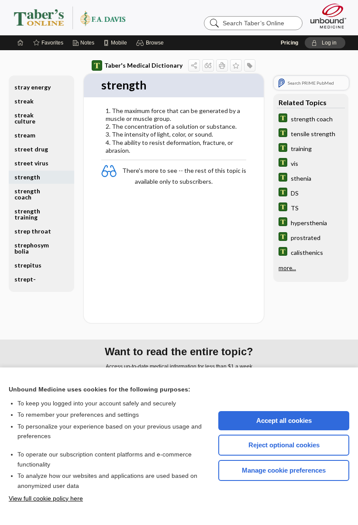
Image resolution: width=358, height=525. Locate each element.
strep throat (32, 231)
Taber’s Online (122, 17)
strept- (25, 279)
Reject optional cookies (284, 445)
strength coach (27, 194)
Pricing (289, 43)
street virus (31, 163)
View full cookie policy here (46, 498)
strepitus (27, 265)
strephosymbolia (31, 248)
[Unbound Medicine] (328, 16)
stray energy (32, 87)
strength (27, 177)
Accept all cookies (284, 420)
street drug (31, 149)
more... (287, 267)
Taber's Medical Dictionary (143, 65)
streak (24, 101)
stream (24, 135)
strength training (27, 214)
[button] (151, 42)
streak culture (24, 118)
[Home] (20, 42)
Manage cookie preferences (284, 470)
